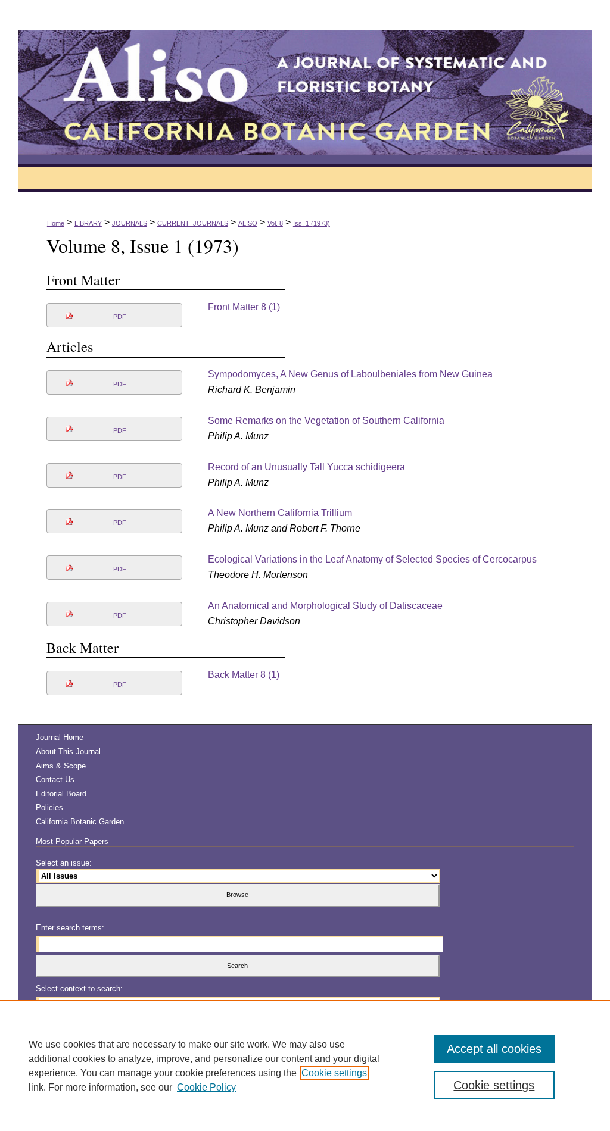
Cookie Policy (206, 1087)
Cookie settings (334, 1073)
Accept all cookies (494, 1048)
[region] (305, 1065)
